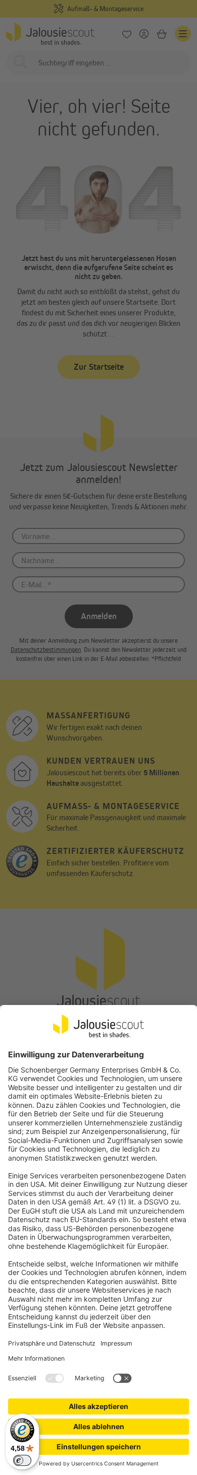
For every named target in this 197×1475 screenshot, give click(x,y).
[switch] (22, 1460)
